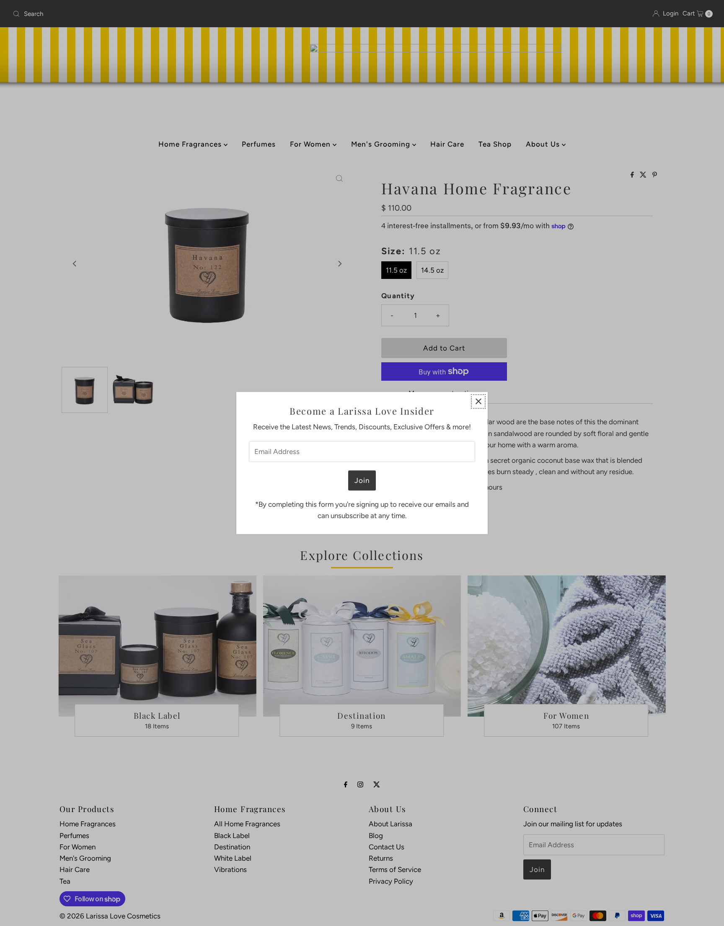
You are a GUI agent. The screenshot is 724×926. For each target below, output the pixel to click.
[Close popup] (478, 401)
